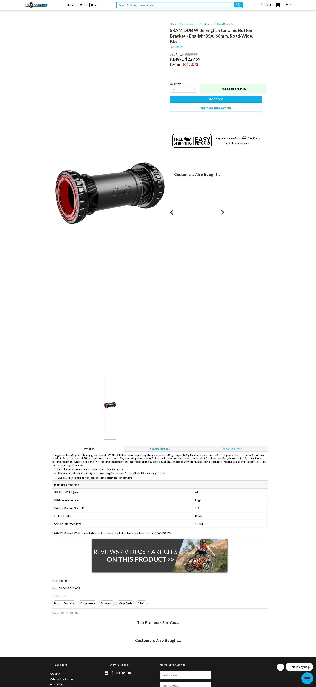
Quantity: (176, 83)
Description (88, 448)
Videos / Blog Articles (61, 679)
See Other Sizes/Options (216, 108)
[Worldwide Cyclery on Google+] (123, 673)
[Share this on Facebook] (66, 613)
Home (173, 23)
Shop (70, 5)
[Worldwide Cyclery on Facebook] (112, 673)
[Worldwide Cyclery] (36, 5)
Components (187, 23)
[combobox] (179, 5)
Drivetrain (204, 23)
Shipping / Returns (160, 448)
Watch (84, 5)
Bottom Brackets (224, 23)
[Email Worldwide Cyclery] (129, 673)
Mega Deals (125, 603)
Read (94, 5)
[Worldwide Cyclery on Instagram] (106, 673)
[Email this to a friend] (76, 613)
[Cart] (278, 4)
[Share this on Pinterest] (71, 613)
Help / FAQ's (56, 684)
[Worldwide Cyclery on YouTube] (118, 673)
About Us (55, 673)
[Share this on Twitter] (62, 613)
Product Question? (232, 448)
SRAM (178, 46)
